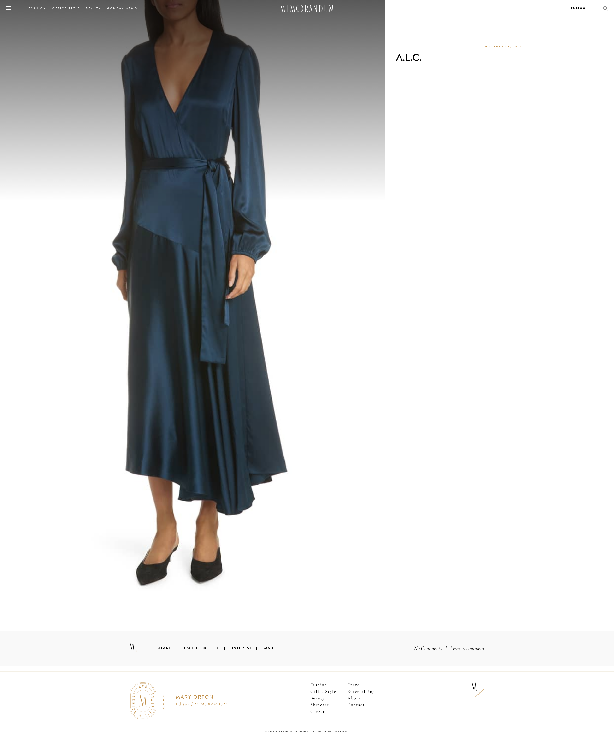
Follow (578, 8)
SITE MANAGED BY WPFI (333, 731)
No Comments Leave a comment (449, 648)
